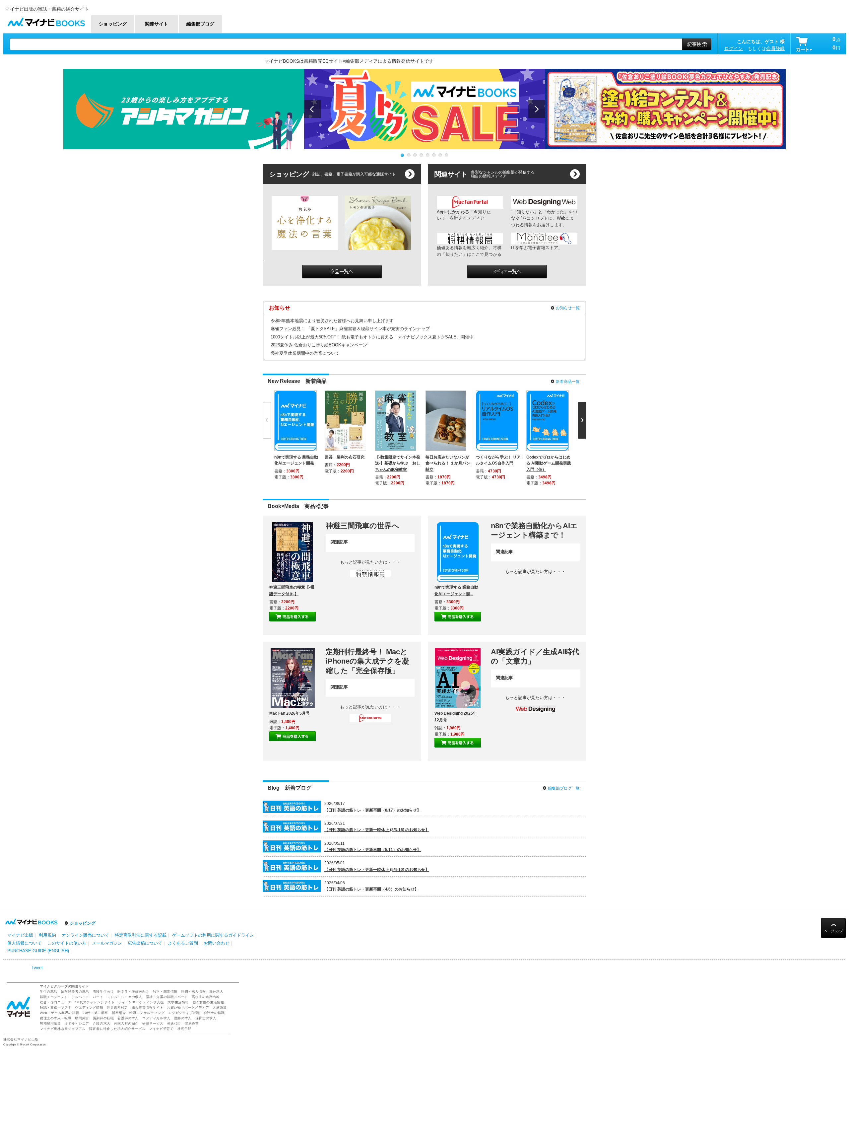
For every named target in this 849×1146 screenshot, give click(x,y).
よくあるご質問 (183, 943)
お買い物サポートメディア (188, 1007)
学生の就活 (48, 991)
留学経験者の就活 (75, 991)
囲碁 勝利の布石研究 (344, 457)
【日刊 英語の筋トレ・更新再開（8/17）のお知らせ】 (372, 810)
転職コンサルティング (146, 1013)
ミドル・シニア (77, 1023)
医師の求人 (183, 1018)
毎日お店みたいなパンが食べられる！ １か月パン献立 (447, 463)
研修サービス (152, 1023)
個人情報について (24, 943)
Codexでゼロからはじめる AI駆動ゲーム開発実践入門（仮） (548, 463)
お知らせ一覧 (568, 308)
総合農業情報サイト (147, 1007)
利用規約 (47, 935)
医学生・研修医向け (133, 991)
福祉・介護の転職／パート (167, 997)
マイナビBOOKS (46, 20)
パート (98, 997)
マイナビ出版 (20, 935)
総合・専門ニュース (55, 1002)
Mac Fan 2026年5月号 (289, 713)
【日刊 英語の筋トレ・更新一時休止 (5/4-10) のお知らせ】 (376, 869)
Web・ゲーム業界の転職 (59, 1013)
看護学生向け (103, 991)
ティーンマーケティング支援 (141, 1002)
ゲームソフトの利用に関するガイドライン (213, 935)
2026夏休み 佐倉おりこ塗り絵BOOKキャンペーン (319, 344)
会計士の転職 (214, 1013)
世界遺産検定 (117, 1007)
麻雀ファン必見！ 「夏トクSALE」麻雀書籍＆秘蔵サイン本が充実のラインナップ (350, 328)
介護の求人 (101, 1023)
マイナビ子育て (161, 1029)
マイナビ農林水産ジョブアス (63, 1029)
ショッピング (83, 923)
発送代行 (174, 1023)
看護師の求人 (128, 1018)
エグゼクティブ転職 (184, 1013)
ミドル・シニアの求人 (124, 997)
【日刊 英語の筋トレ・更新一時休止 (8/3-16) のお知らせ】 (376, 829)
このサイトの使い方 (66, 943)
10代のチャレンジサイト (94, 1002)
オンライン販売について (85, 935)
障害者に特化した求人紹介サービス (117, 1029)
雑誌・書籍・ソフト (55, 1007)
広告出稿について (145, 943)
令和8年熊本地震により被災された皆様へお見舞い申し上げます (332, 320)
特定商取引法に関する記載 (140, 935)
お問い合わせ (216, 943)
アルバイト (80, 997)
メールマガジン (107, 943)
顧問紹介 (82, 1018)
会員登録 (775, 48)
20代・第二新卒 (95, 1013)
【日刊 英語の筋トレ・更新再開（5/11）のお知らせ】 (372, 849)
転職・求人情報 (193, 991)
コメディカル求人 (156, 1018)
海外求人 (216, 991)
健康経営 (192, 1023)
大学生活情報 (178, 1002)
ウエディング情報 (89, 1007)
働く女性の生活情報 (208, 1002)
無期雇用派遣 (50, 1023)
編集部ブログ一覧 (564, 788)
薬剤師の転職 (103, 1018)
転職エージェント (54, 997)
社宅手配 (184, 1029)
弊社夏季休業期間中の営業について (305, 353)
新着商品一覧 (568, 381)
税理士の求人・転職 (55, 1018)
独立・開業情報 (165, 991)
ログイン (733, 48)
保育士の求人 (206, 1018)
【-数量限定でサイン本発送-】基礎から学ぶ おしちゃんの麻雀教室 (397, 463)
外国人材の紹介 (126, 1023)
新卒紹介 (119, 1013)
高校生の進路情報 (206, 997)
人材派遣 (220, 1007)
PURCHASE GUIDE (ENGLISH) (38, 950)
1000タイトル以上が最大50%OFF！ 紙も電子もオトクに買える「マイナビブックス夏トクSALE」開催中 (372, 336)
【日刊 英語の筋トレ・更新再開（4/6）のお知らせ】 (371, 889)
